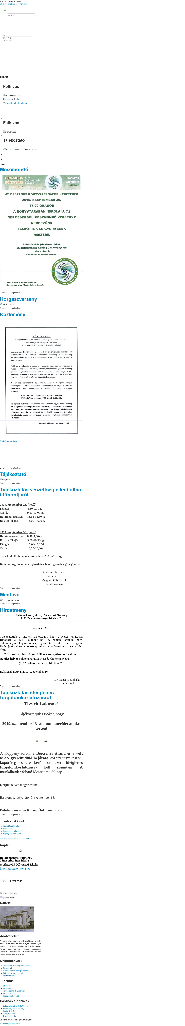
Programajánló (9, 993)
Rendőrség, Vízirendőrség (13, 1008)
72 (24, 838)
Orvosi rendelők (9, 1016)
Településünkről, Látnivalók (14, 991)
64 (7, 838)
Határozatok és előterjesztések (15, 970)
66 (11, 838)
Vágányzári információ (12, 833)
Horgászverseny (18, 298)
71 (22, 838)
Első (1, 838)
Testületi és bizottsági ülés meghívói (17, 965)
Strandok (6, 985)
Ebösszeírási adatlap (12, 99)
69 (17, 838)
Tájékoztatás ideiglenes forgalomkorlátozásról (27, 695)
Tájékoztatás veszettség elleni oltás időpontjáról (40, 492)
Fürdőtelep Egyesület (11, 996)
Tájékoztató (13, 474)
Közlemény (12, 314)
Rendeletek (7, 968)
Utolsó (28, 838)
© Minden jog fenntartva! (10, 1023)
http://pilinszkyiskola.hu (15, 868)
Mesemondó (14, 169)
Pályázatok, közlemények (13, 973)
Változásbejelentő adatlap (15, 103)
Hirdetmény (13, 609)
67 (13, 838)
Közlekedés (7, 988)
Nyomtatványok (9, 975)
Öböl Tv (3, 4)
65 (9, 838)
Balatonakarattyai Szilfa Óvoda (15, 1006)
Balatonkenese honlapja (17, 4)
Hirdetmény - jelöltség (12, 831)
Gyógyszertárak (9, 1013)
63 (5, 838)
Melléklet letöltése (8, 441)
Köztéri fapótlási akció (12, 826)
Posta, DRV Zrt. (9, 1011)
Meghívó (10, 594)
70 (19, 838)
